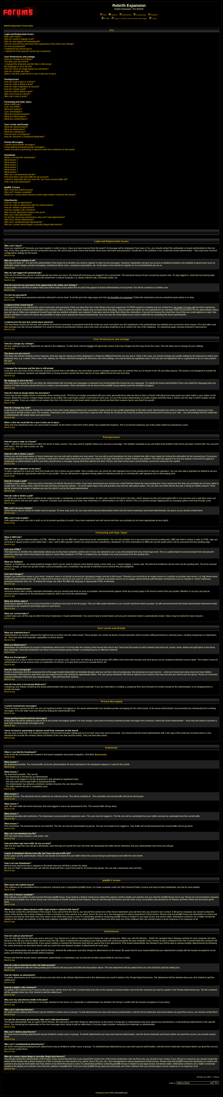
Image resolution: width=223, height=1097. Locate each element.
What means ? (11, 160)
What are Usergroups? (15, 132)
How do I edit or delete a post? (18, 84)
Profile (106, 18)
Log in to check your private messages (130, 18)
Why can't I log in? (12, 36)
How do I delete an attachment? (19, 207)
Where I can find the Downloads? (20, 157)
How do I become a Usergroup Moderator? (24, 136)
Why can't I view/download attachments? (23, 222)
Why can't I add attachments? (18, 215)
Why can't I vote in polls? (16, 96)
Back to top (9, 255)
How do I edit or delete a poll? (18, 91)
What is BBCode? (12, 104)
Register (154, 15)
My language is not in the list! (18, 66)
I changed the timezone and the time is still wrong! (27, 64)
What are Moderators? (14, 129)
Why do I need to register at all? (19, 39)
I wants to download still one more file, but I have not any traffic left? (36, 179)
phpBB (106, 1093)
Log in (154, 18)
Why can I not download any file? (20, 174)
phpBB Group (85, 887)
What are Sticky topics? (15, 116)
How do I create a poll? (15, 89)
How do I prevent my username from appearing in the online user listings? (39, 44)
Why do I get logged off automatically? (22, 41)
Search (114, 15)
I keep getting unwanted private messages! (24, 147)
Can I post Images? (13, 111)
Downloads (100, 755)
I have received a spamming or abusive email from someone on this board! (39, 149)
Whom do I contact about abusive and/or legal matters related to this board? (40, 194)
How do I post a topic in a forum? (19, 82)
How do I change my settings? (18, 59)
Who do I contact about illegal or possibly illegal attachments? (33, 224)
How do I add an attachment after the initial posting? (28, 205)
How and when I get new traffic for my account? (26, 177)
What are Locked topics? (16, 119)
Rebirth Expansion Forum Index (18, 26)
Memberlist (126, 15)
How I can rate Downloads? (17, 182)
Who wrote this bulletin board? (18, 190)
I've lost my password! (14, 46)
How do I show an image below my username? (26, 69)
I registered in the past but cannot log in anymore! (27, 51)
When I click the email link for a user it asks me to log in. (30, 74)
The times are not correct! (16, 61)
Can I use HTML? (12, 107)
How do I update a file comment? (19, 210)
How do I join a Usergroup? (17, 134)
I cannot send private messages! (19, 144)
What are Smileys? (13, 109)
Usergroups (141, 15)
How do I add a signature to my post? (21, 86)
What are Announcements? (17, 114)
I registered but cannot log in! (18, 49)
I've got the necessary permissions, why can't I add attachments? (34, 217)
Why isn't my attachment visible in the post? (24, 212)
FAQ (105, 15)
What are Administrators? (16, 127)
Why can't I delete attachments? (19, 219)
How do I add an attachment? (18, 202)
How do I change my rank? (17, 71)
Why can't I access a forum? (17, 94)
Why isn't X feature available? (18, 192)
